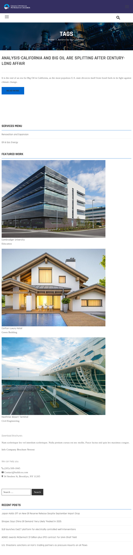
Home (51, 39)
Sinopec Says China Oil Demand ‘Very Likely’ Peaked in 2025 (31, 521)
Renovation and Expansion (15, 134)
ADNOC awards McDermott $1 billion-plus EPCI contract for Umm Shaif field (39, 537)
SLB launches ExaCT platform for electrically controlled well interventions (39, 529)
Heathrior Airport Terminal (15, 417)
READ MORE (12, 90)
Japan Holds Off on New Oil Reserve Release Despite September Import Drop (41, 513)
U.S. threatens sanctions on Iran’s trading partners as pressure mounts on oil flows (44, 545)
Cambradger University (13, 239)
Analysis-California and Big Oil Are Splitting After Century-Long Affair (63, 60)
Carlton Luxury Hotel (12, 328)
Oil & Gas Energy (10, 142)
